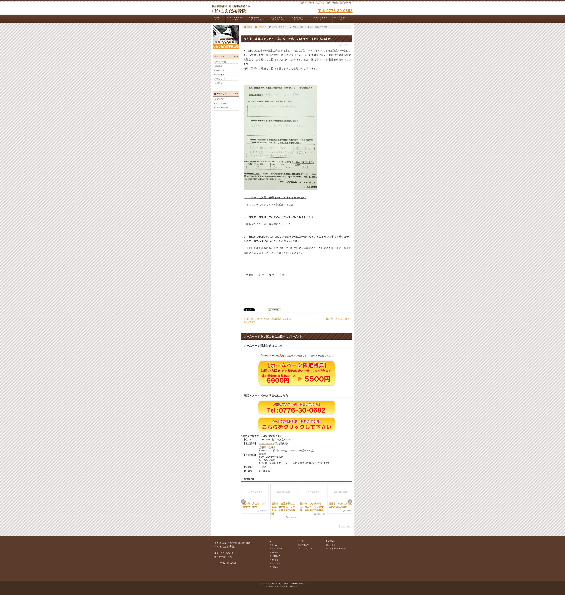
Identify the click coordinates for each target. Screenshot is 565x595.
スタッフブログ (221, 103)
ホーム (218, 18)
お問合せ (340, 18)
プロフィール (321, 18)
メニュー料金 (236, 18)
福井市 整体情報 (221, 108)
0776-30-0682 (266, 443)
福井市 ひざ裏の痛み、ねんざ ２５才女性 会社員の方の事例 (312, 506)
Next (350, 501)
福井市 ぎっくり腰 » (337, 318)
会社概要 (331, 545)
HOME (249, 27)
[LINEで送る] (274, 309)
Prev (243, 501)
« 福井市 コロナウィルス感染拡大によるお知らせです (267, 320)
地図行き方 (299, 18)
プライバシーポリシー (337, 549)
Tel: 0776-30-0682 (335, 10)
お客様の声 (279, 18)
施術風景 (258, 18)
